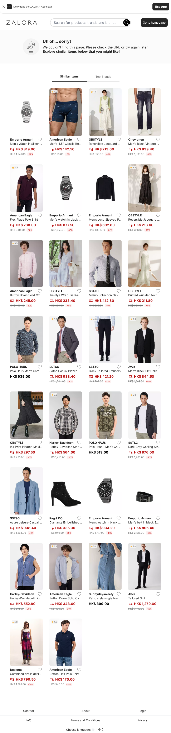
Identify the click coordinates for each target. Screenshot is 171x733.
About (86, 711)
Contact (28, 711)
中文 (101, 729)
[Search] (126, 22)
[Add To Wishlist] (40, 139)
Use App (161, 6)
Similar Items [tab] (69, 76)
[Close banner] (4, 7)
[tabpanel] (85, 388)
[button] (85, 6)
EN (94, 729)
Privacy (142, 720)
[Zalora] (21, 22)
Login (142, 711)
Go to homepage (154, 22)
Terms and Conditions (85, 720)
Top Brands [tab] (103, 76)
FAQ (28, 720)
